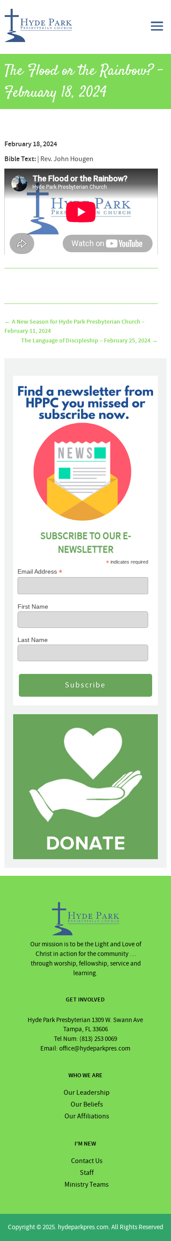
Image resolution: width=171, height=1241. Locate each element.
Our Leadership (87, 1092)
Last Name (33, 639)
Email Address (40, 572)
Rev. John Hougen (66, 159)
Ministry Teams (86, 1184)
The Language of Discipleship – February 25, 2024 (89, 340)
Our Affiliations (86, 1116)
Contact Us (87, 1160)
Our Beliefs (87, 1104)
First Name (33, 606)
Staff (87, 1172)
